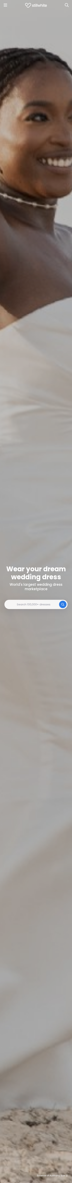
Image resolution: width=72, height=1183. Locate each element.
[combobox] (36, 604)
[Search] (66, 5)
